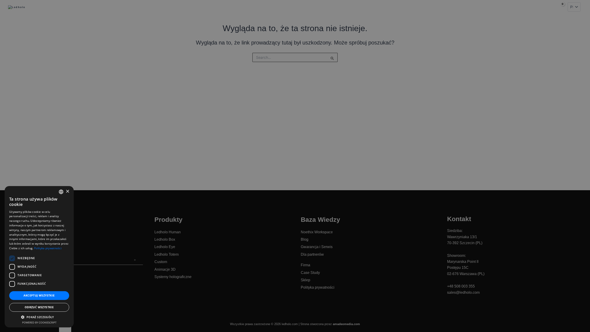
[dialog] (295, 166)
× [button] (67, 191)
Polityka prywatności (48, 248)
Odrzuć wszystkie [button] (39, 307)
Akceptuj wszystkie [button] (39, 295)
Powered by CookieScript (39, 322)
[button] (39, 317)
